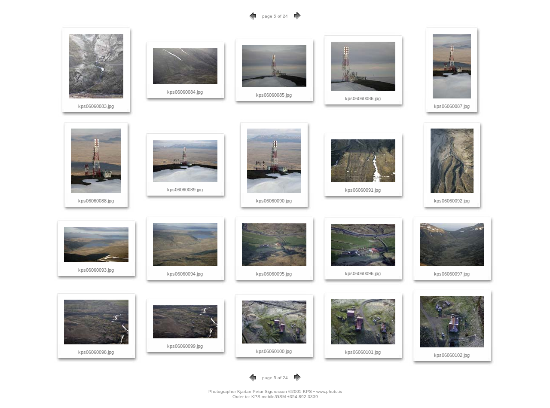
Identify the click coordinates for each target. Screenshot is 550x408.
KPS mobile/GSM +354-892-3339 (284, 396)
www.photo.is (329, 391)
